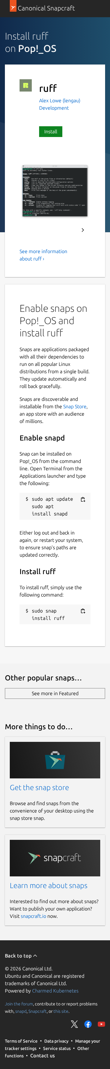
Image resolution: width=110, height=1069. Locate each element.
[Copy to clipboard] (83, 499)
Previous (66, 230)
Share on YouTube (101, 1024)
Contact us (42, 1055)
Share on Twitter (74, 1024)
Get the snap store (39, 787)
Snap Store (74, 406)
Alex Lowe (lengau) (59, 100)
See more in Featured (55, 693)
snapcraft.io (33, 916)
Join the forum (19, 1003)
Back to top (19, 955)
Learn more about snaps (48, 885)
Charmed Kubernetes (55, 990)
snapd (21, 1010)
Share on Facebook (88, 1024)
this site (60, 1010)
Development (54, 108)
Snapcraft (37, 1010)
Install (50, 131)
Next (82, 230)
